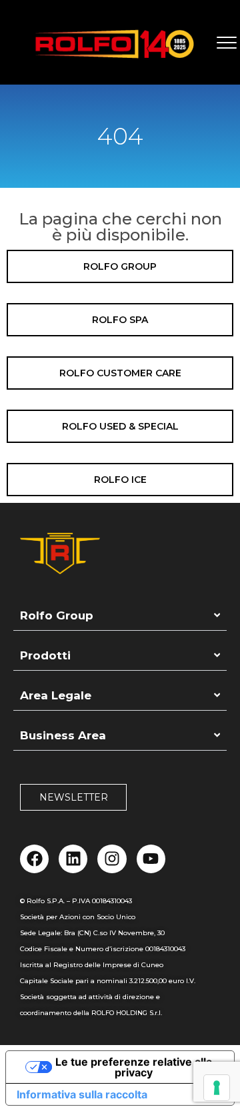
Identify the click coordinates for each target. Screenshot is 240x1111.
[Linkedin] (73, 859)
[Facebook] (34, 859)
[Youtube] (151, 859)
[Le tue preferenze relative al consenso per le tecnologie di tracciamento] (216, 1087)
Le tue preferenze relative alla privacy (133, 1067)
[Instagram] (111, 859)
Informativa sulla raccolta (82, 1094)
